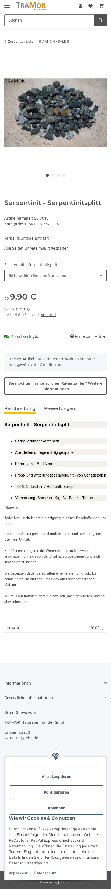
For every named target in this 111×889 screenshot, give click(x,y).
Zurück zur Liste (20, 41)
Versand (48, 314)
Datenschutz (45, 873)
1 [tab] (47, 175)
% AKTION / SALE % (41, 223)
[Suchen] (100, 20)
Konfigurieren (56, 792)
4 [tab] (63, 175)
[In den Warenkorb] (8, 58)
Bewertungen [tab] (59, 408)
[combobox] (55, 275)
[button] (80, 6)
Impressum (18, 873)
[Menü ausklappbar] (7, 3)
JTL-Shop (64, 882)
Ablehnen (56, 808)
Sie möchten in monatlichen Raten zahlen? (55, 386)
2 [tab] (52, 175)
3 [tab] (58, 175)
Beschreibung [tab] (20, 408)
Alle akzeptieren (56, 776)
